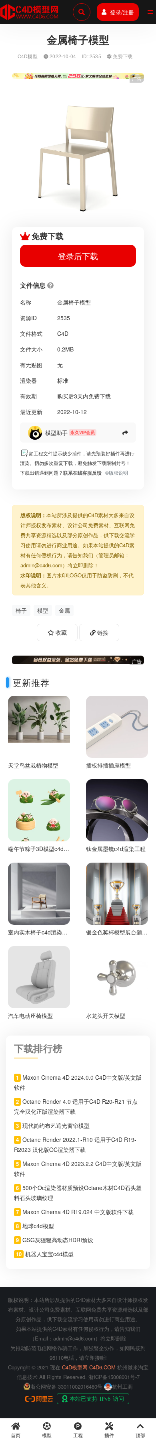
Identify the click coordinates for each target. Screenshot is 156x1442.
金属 (64, 610)
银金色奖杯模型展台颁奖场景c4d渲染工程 (117, 935)
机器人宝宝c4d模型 (49, 1254)
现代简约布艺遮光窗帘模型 (56, 1125)
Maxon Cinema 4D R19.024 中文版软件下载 (78, 1212)
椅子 (21, 610)
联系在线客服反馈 (82, 472)
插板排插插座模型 (108, 765)
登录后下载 (78, 256)
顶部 (140, 1435)
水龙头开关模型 (105, 1015)
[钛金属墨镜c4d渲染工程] (117, 809)
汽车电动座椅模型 (30, 1015)
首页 (15, 1435)
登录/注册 (122, 12)
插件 (109, 1435)
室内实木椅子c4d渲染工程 (38, 935)
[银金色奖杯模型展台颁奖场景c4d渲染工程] (117, 892)
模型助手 (56, 433)
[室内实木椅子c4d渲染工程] (39, 892)
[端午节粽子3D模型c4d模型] (39, 822)
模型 (42, 610)
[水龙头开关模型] (117, 976)
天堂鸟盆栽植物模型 (33, 765)
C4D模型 (28, 56)
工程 (78, 1435)
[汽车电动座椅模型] (39, 976)
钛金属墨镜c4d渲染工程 (116, 849)
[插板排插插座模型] (117, 726)
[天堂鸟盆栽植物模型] (39, 718)
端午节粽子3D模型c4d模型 (38, 852)
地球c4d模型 (38, 1226)
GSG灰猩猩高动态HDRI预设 (57, 1240)
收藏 (60, 632)
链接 (102, 632)
